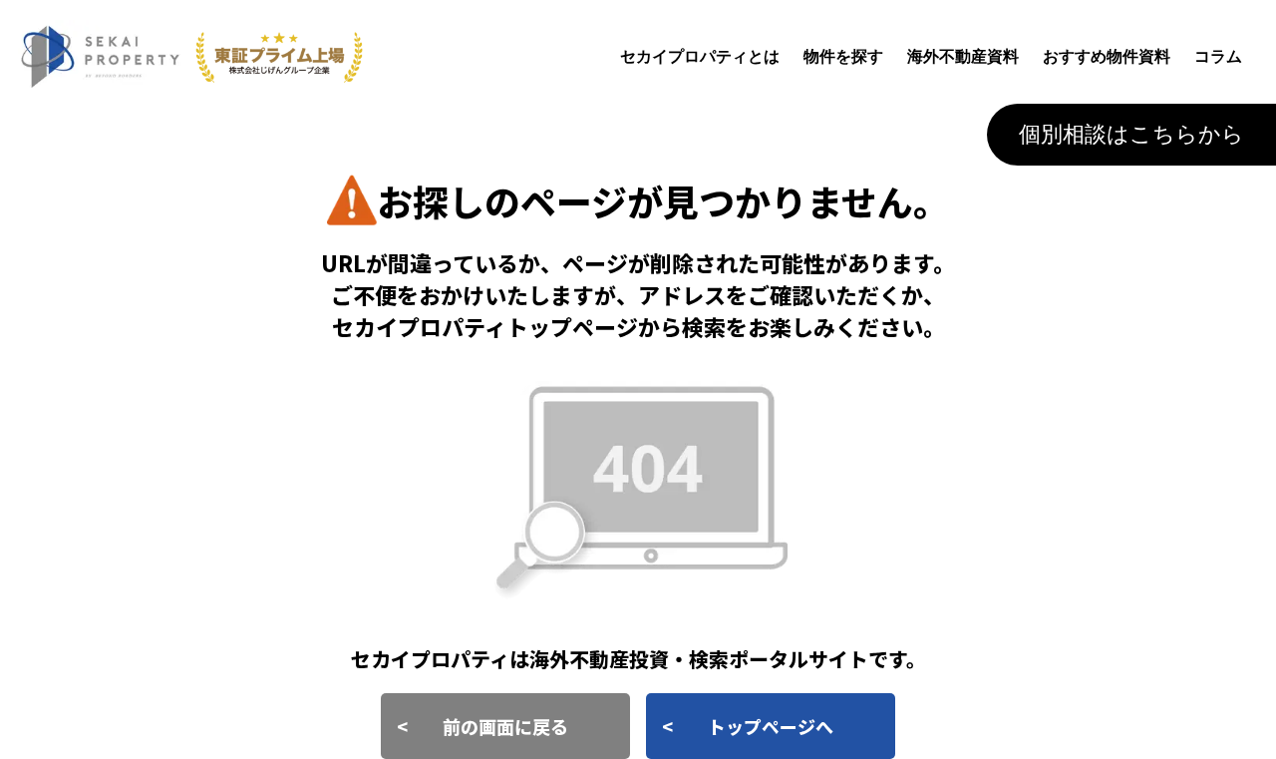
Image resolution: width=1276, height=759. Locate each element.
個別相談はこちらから (1131, 134)
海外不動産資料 (963, 56)
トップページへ (770, 726)
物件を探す (843, 56)
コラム (1218, 56)
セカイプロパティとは (700, 56)
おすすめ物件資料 (1106, 56)
